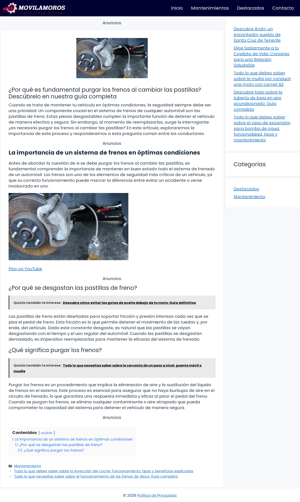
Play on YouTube (25, 269)
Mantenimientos (210, 8)
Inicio (177, 8)
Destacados (250, 8)
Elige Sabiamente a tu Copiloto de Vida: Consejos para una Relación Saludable (261, 56)
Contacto (283, 8)
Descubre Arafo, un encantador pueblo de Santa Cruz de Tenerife (257, 34)
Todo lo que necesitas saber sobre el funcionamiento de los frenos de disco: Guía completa (96, 476)
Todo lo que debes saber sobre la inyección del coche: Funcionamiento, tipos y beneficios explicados (103, 471)
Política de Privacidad (156, 495)
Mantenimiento (27, 466)
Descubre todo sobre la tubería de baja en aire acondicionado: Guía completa (258, 100)
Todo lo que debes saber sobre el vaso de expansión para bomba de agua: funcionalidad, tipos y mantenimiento (262, 128)
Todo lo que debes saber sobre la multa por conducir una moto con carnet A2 (262, 78)
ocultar (46, 433)
